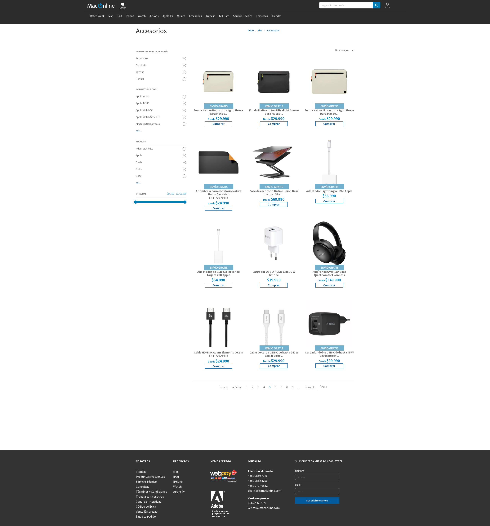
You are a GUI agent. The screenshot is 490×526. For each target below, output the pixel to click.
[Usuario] (387, 6)
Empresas (262, 16)
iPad (119, 16)
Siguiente (310, 387)
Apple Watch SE (144, 110)
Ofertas (140, 72)
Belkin (139, 169)
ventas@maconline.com (263, 508)
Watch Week (97, 16)
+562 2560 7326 (258, 476)
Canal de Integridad (148, 501)
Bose (138, 176)
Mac (110, 16)
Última (323, 387)
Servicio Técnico (242, 16)
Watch (142, 16)
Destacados (342, 50)
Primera (223, 387)
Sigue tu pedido (146, 516)
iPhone (130, 16)
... (141, 131)
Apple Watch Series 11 (148, 123)
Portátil (140, 79)
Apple (139, 155)
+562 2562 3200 (258, 480)
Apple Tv (179, 491)
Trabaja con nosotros (150, 496)
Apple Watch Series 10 (148, 117)
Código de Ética (146, 506)
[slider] (135, 202)
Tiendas (276, 16)
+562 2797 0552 (258, 485)
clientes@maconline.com (263, 490)
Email (298, 485)
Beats (139, 162)
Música (181, 16)
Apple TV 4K (142, 96)
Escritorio (141, 65)
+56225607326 (257, 503)
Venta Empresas (146, 511)
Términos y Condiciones (151, 491)
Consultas (142, 486)
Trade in (210, 16)
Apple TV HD (142, 103)
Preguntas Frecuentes (150, 476)
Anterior (237, 387)
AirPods (154, 16)
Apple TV (168, 16)
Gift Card (224, 16)
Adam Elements (144, 148)
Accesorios (195, 16)
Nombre (299, 471)
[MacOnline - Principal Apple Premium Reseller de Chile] (107, 6)
